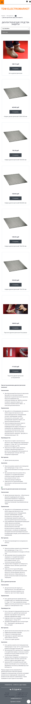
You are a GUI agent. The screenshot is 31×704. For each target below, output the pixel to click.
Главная (3, 15)
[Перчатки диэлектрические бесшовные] (15, 309)
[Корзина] (29, 2)
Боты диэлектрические (15, 73)
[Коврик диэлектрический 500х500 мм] (15, 136)
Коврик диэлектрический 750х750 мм (15, 289)
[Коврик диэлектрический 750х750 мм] (15, 265)
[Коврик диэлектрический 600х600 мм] (15, 179)
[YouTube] (16, 689)
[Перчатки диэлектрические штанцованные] (15, 352)
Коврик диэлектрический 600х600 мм (15, 203)
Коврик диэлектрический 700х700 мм (15, 246)
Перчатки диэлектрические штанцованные (16, 376)
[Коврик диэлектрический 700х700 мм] (15, 222)
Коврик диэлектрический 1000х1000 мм (15, 116)
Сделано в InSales (15, 701)
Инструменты (10, 15)
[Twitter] (18, 689)
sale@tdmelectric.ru (16, 698)
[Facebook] (12, 689)
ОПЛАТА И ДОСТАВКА (19, 685)
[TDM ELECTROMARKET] (15, 8)
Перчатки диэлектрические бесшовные (15, 332)
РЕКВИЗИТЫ (8, 685)
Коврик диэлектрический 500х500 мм (15, 160)
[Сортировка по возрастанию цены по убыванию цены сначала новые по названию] (15, 28)
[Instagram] (14, 689)
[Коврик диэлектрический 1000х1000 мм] (15, 93)
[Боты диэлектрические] (15, 49)
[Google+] (20, 689)
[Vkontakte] (10, 689)
